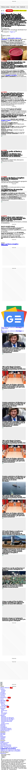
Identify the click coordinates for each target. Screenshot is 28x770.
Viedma (2, 739)
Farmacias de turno (5, 746)
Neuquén (13, 7)
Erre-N (3, 704)
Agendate (4, 700)
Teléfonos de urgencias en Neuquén (10, 751)
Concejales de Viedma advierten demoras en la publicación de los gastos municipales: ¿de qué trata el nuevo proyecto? (13, 386)
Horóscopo (4, 710)
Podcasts (2, 726)
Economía (3, 693)
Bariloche (22, 7)
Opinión (2, 715)
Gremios (3, 690)
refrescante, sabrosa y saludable (11, 38)
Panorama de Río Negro (7, 719)
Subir (3, 757)
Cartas (3, 722)
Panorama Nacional (6, 721)
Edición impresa (4, 730)
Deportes (3, 701)
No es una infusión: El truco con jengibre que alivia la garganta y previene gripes (12, 94)
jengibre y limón (6, 120)
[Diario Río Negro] (3, 10)
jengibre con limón (11, 75)
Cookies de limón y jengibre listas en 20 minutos (12, 178)
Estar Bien (4, 707)
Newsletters (5, 697)
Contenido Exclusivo (5, 728)
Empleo (2, 741)
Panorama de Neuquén (7, 717)
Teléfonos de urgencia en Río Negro (10, 749)
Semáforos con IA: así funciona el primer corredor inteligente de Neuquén (13, 569)
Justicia (3, 691)
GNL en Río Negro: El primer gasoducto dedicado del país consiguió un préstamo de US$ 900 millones (14, 368)
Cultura (2, 703)
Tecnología (4, 713)
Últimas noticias (5, 7)
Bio (2, 711)
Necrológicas (4, 743)
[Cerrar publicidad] (1, 683)
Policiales (3, 724)
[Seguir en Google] (1, 37)
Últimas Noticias (6, 687)
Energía (2, 692)
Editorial (3, 716)
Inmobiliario (3, 727)
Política (2, 689)
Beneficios (3, 753)
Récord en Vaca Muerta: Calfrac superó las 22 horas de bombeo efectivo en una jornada (12, 586)
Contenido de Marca (5, 729)
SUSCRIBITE (20, 10)
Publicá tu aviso (4, 742)
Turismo (2, 695)
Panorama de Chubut (7, 720)
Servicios (2, 696)
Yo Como (3, 714)
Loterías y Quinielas (5, 745)
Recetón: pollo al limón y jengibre (11, 152)
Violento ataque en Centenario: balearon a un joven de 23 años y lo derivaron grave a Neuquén (13, 619)
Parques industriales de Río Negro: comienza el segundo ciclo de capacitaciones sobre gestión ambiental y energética (13, 550)
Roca (18, 7)
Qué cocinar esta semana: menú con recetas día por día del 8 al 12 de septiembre (13, 218)
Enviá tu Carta (5, 723)
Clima (2, 709)
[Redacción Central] (1, 27)
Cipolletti (2, 738)
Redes (3, 13)
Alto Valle (2, 734)
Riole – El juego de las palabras (8, 747)
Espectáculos (4, 705)
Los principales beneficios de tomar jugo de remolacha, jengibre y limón (13, 63)
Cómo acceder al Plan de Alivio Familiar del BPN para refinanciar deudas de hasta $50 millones (13, 603)
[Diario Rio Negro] (1, 758)
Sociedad (2, 708)
